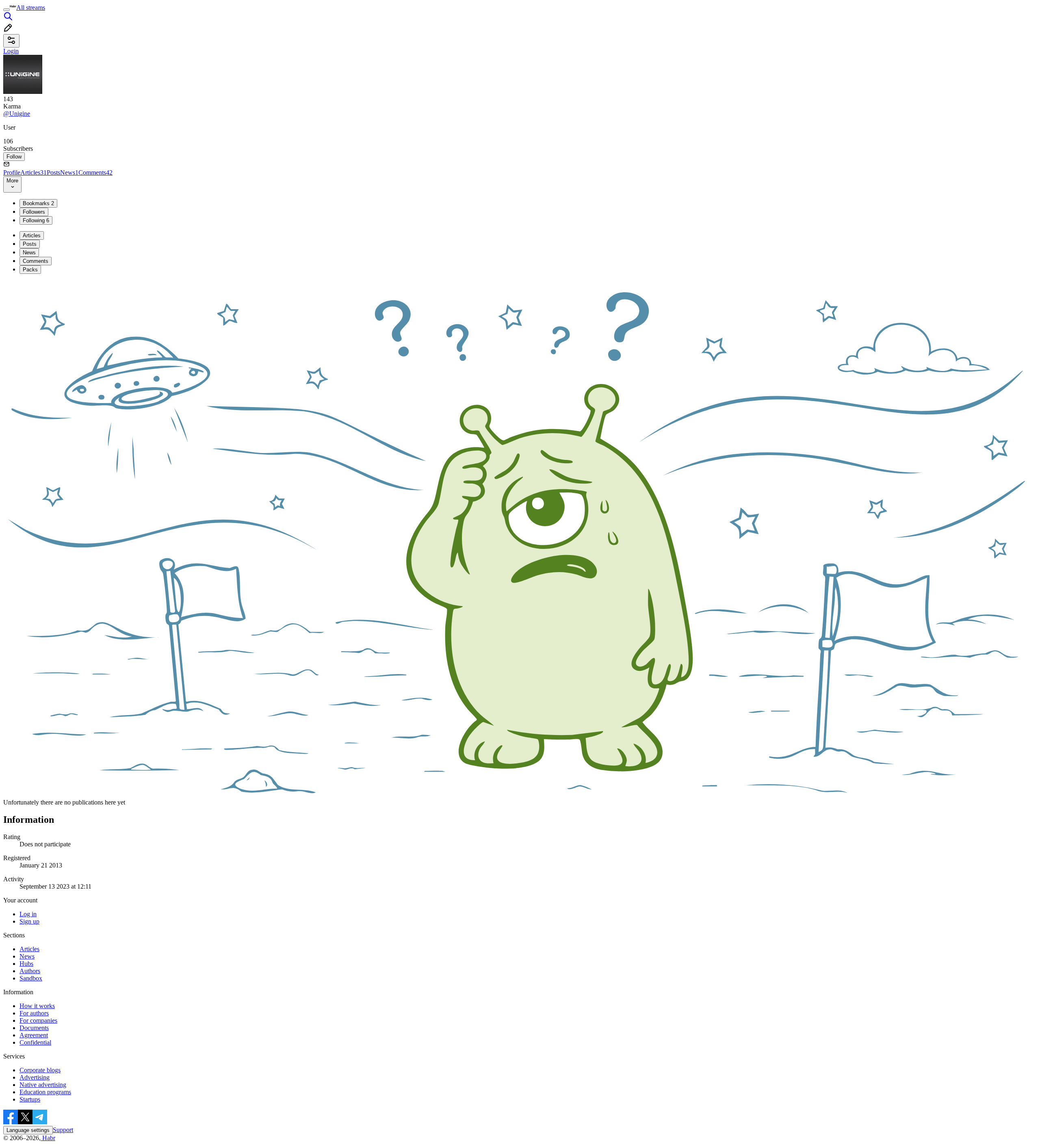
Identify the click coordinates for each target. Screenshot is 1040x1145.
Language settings (28, 1130)
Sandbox (31, 978)
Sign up (29, 921)
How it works (37, 1005)
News (69, 172)
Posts (53, 172)
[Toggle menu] (6, 10)
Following (36, 220)
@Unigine (16, 113)
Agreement (34, 1035)
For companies (38, 1020)
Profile (11, 172)
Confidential (35, 1042)
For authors (34, 1013)
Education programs (45, 1092)
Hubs (26, 963)
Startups (30, 1099)
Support (63, 1129)
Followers (34, 212)
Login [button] (11, 51)
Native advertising (43, 1084)
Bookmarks (38, 203)
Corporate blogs (40, 1070)
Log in (28, 914)
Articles (33, 172)
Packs (30, 270)
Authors (30, 970)
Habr (48, 1137)
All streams (30, 7)
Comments (95, 172)
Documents (34, 1027)
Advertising (35, 1077)
